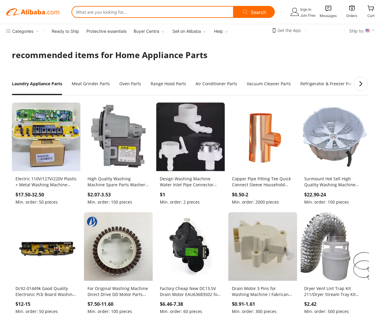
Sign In (305, 9)
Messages (328, 15)
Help (218, 31)
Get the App (289, 30)
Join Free (308, 15)
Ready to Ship (65, 31)
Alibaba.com (33, 12)
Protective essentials (106, 31)
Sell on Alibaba (186, 31)
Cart (370, 15)
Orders (351, 15)
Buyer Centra (146, 31)
